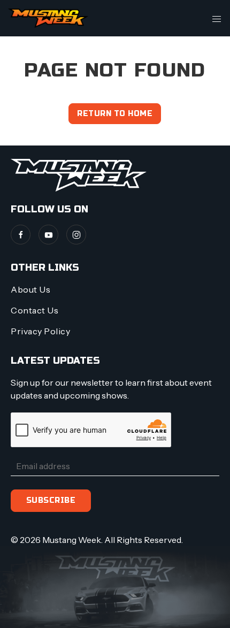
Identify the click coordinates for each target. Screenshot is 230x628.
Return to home (114, 113)
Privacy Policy (40, 331)
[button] (216, 18)
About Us (30, 289)
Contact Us (34, 310)
